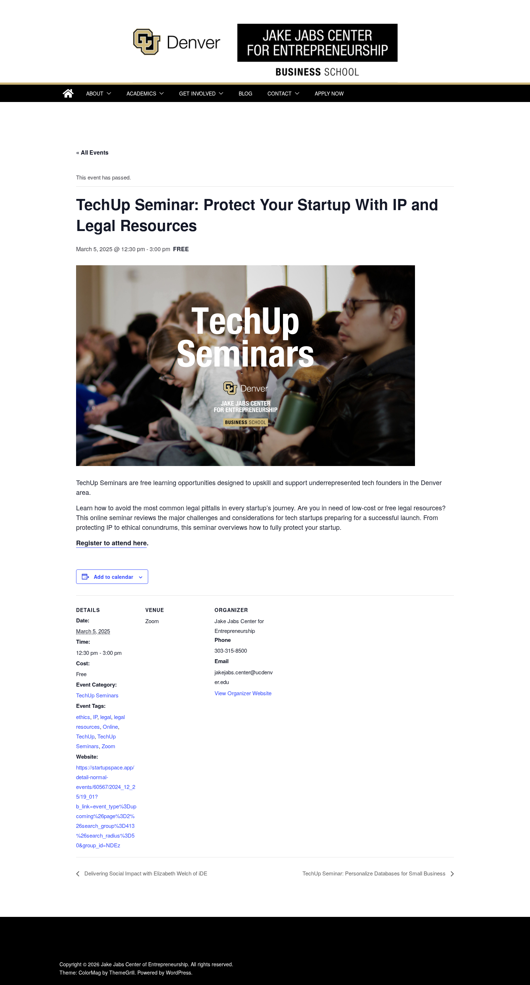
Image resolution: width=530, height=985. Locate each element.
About (94, 93)
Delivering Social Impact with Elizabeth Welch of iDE (145, 873)
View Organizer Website (243, 693)
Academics (141, 93)
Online (110, 726)
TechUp (85, 736)
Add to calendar (113, 576)
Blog (245, 93)
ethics (83, 716)
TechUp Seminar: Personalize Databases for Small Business (374, 873)
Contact (280, 93)
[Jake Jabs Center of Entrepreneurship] (265, 22)
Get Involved (197, 93)
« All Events (92, 152)
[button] (107, 93)
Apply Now (329, 93)
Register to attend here (111, 542)
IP (95, 716)
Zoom (108, 746)
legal (105, 716)
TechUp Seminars (97, 695)
